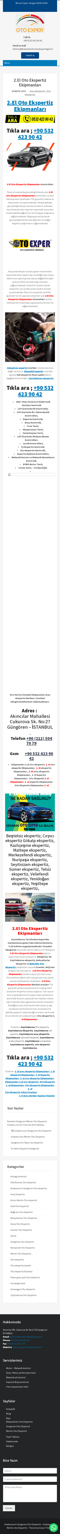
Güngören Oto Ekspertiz (18, 1426)
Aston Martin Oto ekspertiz (23, 1200)
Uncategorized (17, 1283)
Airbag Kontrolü (18, 1176)
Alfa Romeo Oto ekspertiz (23, 1182)
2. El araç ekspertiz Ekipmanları (32, 1071)
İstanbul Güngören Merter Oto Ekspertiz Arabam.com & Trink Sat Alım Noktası (27, 1123)
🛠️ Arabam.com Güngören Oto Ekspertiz (31, 1130)
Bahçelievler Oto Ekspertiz (23, 1218)
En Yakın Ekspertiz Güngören (25, 1148)
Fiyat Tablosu (12, 1436)
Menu (7, 62)
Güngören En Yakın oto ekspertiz (27, 1142)
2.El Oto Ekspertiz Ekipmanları (30, 106)
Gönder (9, 1508)
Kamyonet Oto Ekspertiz (22, 1247)
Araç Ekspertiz (37, 91)
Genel (13, 1235)
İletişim (10, 1446)
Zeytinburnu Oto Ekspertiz (23, 1295)
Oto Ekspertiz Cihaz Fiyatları (21, 1092)
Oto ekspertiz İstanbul (21, 1271)
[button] (53, 1527)
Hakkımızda (12, 1441)
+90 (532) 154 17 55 (16, 1343)
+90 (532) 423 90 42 (19, 1340)
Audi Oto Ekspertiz (19, 1206)
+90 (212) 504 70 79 (39, 740)
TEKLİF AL (30, 55)
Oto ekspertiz (17, 1259)
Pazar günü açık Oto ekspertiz (25, 1277)
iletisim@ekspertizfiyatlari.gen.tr (26, 1336)
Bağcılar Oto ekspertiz (21, 1212)
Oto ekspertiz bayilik (20, 1265)
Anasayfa (10, 1409)
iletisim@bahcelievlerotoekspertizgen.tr (33, 49)
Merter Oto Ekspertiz (20, 1253)
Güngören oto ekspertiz (22, 1241)
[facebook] (20, 9)
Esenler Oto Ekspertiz (21, 1229)
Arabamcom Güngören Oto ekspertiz (28, 1188)
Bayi (8, 1418)
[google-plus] (31, 9)
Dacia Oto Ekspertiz (20, 1224)
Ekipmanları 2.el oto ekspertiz (22, 1081)
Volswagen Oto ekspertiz (22, 1289)
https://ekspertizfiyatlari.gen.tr (27, 1347)
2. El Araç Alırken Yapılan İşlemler (37, 1095)
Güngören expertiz (17, 367)
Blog (8, 1413)
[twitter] (26, 9)
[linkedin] (37, 9)
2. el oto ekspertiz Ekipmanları (37, 1078)
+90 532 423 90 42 (36, 134)
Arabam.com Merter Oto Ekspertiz (28, 1136)
